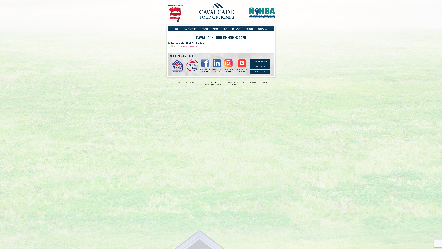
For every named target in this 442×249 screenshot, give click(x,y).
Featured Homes (190, 29)
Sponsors (249, 29)
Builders (205, 29)
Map (225, 29)
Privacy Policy (254, 82)
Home (177, 29)
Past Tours (211, 82)
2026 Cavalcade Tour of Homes (185, 82)
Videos (215, 29)
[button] (260, 61)
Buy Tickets (236, 29)
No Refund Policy (240, 82)
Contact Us (262, 29)
